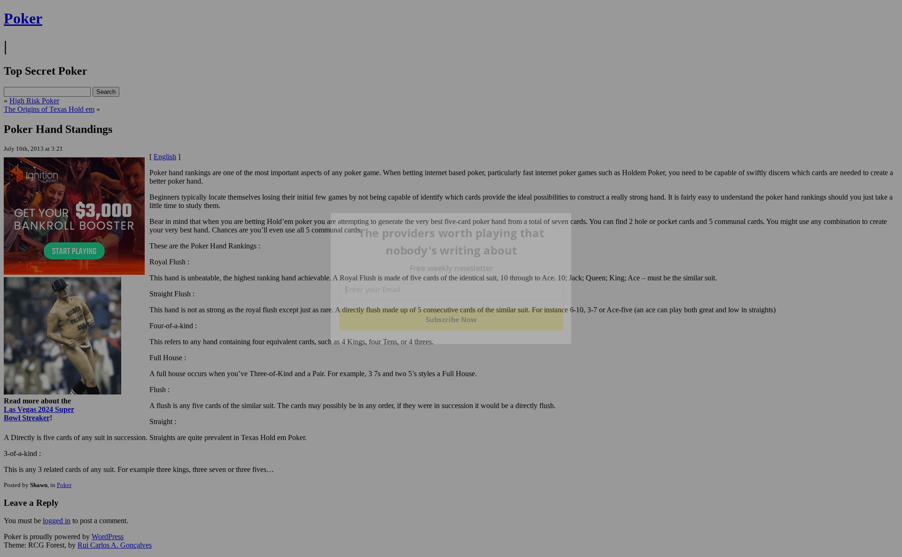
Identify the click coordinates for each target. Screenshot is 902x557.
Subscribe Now (451, 319)
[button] (451, 241)
